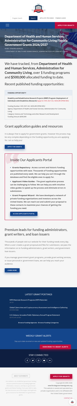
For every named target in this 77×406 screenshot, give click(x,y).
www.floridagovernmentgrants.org (60, 386)
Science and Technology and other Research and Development (37, 114)
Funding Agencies (16, 48)
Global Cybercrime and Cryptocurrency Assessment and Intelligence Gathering (38, 307)
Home (7, 48)
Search (33, 18)
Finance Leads (60, 18)
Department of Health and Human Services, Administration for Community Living (37, 51)
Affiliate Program (47, 18)
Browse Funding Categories (48, 322)
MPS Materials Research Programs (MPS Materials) (28, 300)
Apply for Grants (66, 25)
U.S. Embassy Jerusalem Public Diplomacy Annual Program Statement (35, 315)
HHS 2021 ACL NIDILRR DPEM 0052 (32, 106)
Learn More (12, 270)
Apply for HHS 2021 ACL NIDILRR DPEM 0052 (53, 101)
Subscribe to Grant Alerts (55, 347)
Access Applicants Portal (24, 214)
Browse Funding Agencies (27, 322)
